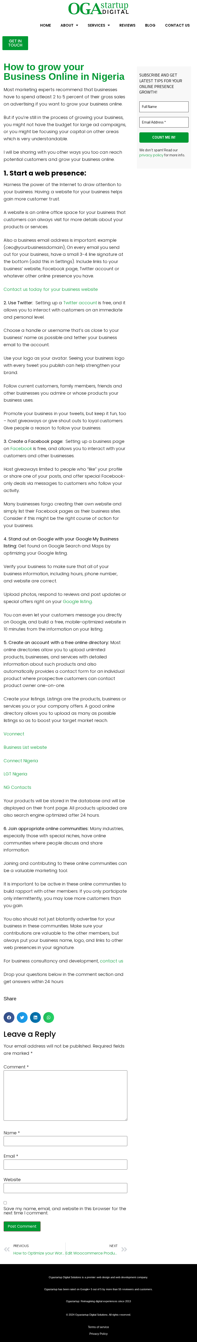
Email (11, 1156)
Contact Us (177, 25)
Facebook (21, 448)
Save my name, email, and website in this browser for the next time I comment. (65, 1211)
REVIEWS (127, 25)
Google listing (77, 601)
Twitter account (80, 303)
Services (96, 25)
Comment (16, 1067)
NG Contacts (17, 787)
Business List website (25, 747)
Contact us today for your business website (51, 289)
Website (12, 1180)
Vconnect (14, 734)
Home (45, 25)
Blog (150, 25)
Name (12, 1133)
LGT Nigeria (15, 774)
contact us (111, 961)
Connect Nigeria (21, 761)
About (67, 25)
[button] (9, 1017)
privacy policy (151, 155)
